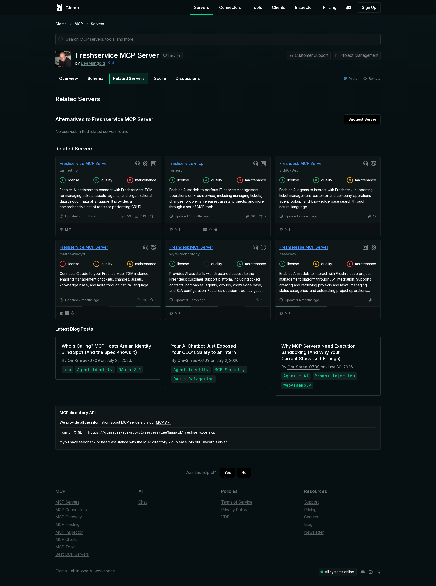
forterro (176, 170)
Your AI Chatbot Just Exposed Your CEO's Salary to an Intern (203, 349)
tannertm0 (69, 170)
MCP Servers (67, 502)
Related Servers (129, 78)
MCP (79, 24)
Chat (142, 502)
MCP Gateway (68, 516)
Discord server (214, 442)
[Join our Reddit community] (371, 572)
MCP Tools (65, 546)
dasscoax (287, 254)
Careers (311, 516)
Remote (375, 78)
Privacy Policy (234, 509)
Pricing (329, 7)
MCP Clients (66, 539)
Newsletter (314, 532)
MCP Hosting (67, 524)
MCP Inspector (69, 532)
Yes (227, 472)
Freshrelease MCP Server (303, 247)
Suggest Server (362, 119)
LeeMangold (93, 63)
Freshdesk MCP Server (301, 163)
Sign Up (369, 7)
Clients (278, 7)
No (244, 472)
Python (354, 78)
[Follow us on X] (379, 572)
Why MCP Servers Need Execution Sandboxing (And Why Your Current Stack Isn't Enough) (318, 352)
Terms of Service (236, 502)
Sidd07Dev (288, 170)
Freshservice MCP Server (84, 163)
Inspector (304, 7)
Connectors (230, 7)
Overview (68, 78)
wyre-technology (184, 254)
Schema (95, 78)
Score (160, 78)
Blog (308, 524)
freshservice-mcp (186, 163)
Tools (256, 7)
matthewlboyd (72, 254)
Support (311, 502)
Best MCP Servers (72, 554)
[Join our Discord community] (363, 572)
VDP (225, 516)
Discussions (188, 78)
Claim (112, 62)
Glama (61, 24)
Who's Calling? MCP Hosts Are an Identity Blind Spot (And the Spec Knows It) (106, 349)
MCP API (163, 422)
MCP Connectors (71, 509)
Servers (201, 7)
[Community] (349, 8)
